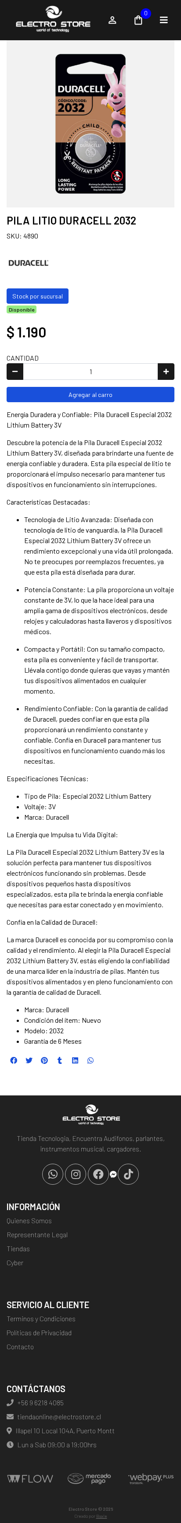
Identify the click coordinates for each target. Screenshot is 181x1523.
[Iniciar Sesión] (112, 20)
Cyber (15, 1262)
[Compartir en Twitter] (29, 1060)
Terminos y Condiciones (41, 1318)
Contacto (20, 1346)
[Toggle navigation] (163, 20)
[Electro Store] (52, 20)
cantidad (23, 358)
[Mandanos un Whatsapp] (52, 1174)
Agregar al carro (90, 394)
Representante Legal (37, 1234)
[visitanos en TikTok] (128, 1174)
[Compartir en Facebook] (14, 1060)
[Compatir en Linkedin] (75, 1060)
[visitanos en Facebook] (98, 1174)
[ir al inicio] (90, 1115)
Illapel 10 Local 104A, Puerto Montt (65, 1430)
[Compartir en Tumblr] (60, 1060)
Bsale (101, 1516)
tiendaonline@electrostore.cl (59, 1416)
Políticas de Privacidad (39, 1332)
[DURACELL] (29, 262)
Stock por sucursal (37, 296)
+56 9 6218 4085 (40, 1402)
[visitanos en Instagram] (75, 1174)
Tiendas (18, 1248)
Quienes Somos (29, 1220)
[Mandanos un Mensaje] (113, 1174)
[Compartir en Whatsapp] (90, 1060)
